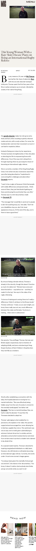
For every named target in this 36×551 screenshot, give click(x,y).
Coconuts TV (7, 197)
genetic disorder (9, 136)
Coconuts (4, 179)
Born (32, 79)
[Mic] (3, 4)
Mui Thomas (30, 76)
